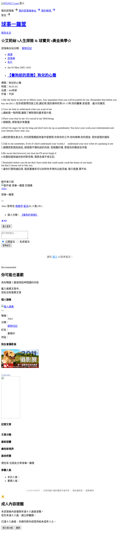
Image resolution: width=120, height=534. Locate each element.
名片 (10, 62)
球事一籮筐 (13, 24)
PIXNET (36, 490)
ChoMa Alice (6, 375)
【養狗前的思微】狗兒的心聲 (32, 75)
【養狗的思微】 (29, 215)
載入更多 (6, 226)
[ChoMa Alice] (10, 417)
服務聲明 (90, 490)
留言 (25, 206)
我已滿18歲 (7, 528)
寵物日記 (27, 48)
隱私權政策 (77, 490)
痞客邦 (19, 206)
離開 (18, 528)
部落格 (11, 58)
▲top (4, 220)
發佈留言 (6, 245)
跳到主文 (6, 33)
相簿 (10, 54)
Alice (4, 188)
